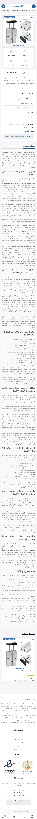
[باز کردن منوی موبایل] (34, 6)
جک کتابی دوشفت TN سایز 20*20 (24, 671)
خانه (34, 10)
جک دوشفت (5, 10)
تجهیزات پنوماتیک (26, 10)
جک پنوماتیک (15, 10)
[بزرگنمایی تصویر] (30, 43)
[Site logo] (18, 6)
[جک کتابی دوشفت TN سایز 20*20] (18, 653)
